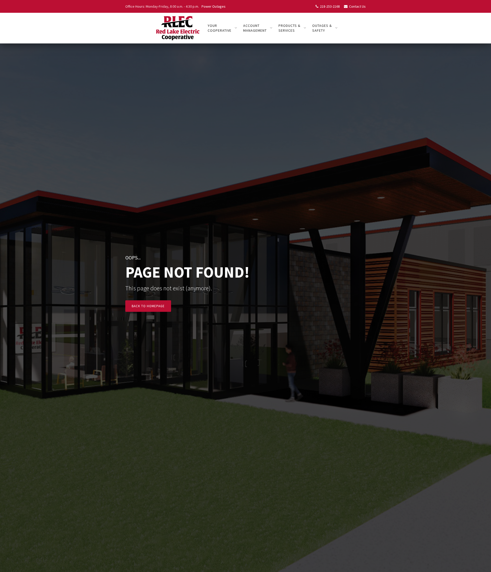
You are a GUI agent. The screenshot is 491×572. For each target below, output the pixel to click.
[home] (177, 28)
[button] (222, 28)
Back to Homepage (148, 306)
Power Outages (214, 6)
